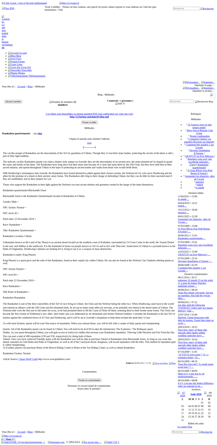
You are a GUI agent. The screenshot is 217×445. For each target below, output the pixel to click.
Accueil (21, 86)
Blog (30, 86)
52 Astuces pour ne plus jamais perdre (200, 126)
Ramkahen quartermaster (200, 166)
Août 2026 (195, 394)
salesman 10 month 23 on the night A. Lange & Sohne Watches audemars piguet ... (195, 283)
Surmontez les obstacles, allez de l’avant (200, 177)
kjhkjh (200, 184)
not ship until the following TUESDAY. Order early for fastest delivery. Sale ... (195, 308)
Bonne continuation (200, 136)
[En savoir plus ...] (92, 442)
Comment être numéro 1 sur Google (200, 146)
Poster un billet (89, 122)
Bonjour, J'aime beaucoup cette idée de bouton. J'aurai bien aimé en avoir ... (196, 320)
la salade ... (183, 199)
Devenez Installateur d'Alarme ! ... (195, 261)
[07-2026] (182, 394)
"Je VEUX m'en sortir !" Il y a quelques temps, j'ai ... (193, 356)
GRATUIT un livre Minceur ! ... (194, 254)
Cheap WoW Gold (28, 359)
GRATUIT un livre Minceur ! (200, 156)
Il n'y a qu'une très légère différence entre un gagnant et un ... (196, 384)
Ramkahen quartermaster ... (191, 238)
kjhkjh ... (182, 206)
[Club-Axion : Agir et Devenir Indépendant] (24, 3)
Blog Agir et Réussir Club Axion (200, 132)
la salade (200, 187)
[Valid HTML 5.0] (23, 442)
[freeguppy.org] (56, 442)
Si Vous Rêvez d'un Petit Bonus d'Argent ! (199, 172)
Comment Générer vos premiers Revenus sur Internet (199, 140)
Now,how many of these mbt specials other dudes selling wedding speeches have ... (192, 333)
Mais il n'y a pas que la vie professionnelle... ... (191, 375)
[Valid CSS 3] (111, 442)
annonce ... (183, 212)
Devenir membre (13, 101)
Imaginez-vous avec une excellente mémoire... (200, 160)
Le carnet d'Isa (184, 426)
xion (89, 143)
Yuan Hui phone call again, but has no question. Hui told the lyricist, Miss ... (195, 295)
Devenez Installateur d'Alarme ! (200, 152)
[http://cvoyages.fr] (69, 3)
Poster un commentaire (89, 380)
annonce (200, 182)
